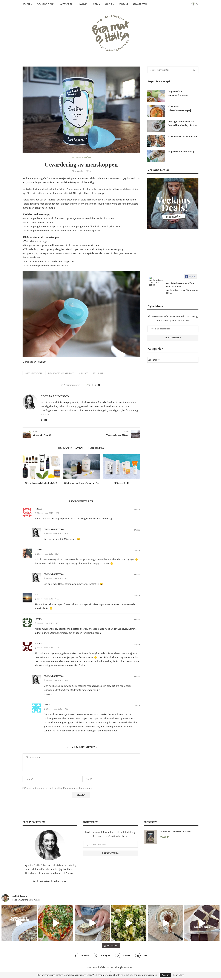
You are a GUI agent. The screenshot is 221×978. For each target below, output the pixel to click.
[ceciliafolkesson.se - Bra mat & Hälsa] (156, 281)
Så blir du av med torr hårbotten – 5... (81, 483)
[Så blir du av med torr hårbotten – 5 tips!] (81, 466)
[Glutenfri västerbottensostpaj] (156, 111)
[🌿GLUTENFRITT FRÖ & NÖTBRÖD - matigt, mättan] (19, 923)
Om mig (83, 4)
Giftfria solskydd (121, 483)
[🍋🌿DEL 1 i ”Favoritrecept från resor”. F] (128, 923)
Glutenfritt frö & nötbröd (183, 136)
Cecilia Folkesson (55, 396)
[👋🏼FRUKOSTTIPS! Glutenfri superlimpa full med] (92, 923)
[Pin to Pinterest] (95, 385)
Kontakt (123, 4)
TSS (51, 230)
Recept (26, 4)
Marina (39, 550)
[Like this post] (89, 385)
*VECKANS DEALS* (46, 4)
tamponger (98, 373)
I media (96, 4)
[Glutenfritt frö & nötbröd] (156, 141)
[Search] (196, 4)
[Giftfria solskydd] (121, 466)
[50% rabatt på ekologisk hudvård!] (41, 466)
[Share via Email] (99, 385)
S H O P (108, 4)
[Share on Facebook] (92, 385)
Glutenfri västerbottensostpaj (179, 108)
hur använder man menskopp (61, 373)
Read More (178, 975)
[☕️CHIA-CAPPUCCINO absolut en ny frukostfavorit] (165, 923)
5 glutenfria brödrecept (181, 151)
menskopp (83, 373)
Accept (165, 974)
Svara (137, 509)
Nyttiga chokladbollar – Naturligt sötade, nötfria (182, 123)
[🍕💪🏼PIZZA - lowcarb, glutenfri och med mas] (55, 923)
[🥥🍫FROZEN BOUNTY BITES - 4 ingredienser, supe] (201, 923)
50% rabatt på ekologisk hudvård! (41, 483)
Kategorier (66, 4)
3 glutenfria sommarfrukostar (178, 93)
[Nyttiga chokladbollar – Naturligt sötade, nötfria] (156, 126)
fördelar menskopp (33, 373)
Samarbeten (140, 4)
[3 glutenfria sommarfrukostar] (156, 96)
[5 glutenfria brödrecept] (156, 156)
